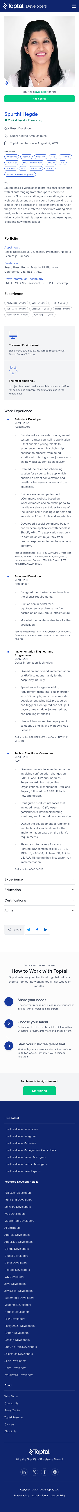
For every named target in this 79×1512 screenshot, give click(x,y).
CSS (53, 156)
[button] (39, 411)
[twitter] (28, 929)
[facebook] (37, 929)
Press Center (12, 1410)
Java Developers (15, 1284)
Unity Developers (15, 1368)
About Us (10, 1431)
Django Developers (16, 1249)
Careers (9, 1424)
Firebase (11, 168)
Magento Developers (17, 1305)
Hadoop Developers (17, 1270)
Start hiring (39, 1091)
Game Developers (15, 1263)
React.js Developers (17, 1340)
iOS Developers (14, 1277)
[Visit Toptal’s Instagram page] (55, 1472)
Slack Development (32, 162)
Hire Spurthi (39, 98)
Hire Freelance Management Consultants (30, 1150)
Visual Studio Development (20, 174)
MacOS (51, 162)
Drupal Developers (16, 1256)
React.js (26, 156)
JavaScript (12, 156)
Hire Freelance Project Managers (25, 1157)
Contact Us (11, 1403)
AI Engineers (12, 1228)
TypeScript (12, 162)
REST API (40, 156)
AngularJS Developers (18, 1242)
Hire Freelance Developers (21, 1129)
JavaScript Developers (18, 1291)
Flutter (50, 168)
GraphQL (65, 156)
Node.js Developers (16, 1312)
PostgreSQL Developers (19, 1326)
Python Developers (16, 1333)
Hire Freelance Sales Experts (22, 1171)
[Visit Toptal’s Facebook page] (44, 1472)
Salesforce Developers (18, 1354)
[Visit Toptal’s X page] (34, 1472)
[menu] (74, 6)
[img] (23, 120)
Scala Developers (15, 1361)
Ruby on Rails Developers (20, 1347)
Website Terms (40, 1495)
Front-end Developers (18, 1200)
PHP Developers (14, 1319)
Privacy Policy (21, 1495)
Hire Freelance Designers (20, 1136)
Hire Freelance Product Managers (25, 1164)
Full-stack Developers (17, 1193)
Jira (62, 162)
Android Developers (17, 1235)
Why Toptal (11, 1396)
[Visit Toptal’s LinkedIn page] (24, 1472)
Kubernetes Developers (19, 1298)
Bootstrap (36, 168)
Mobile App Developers (19, 1221)
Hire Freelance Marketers (20, 1143)
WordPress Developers (18, 1375)
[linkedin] (45, 929)
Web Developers (14, 1214)
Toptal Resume (13, 1417)
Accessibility (58, 1495)
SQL (23, 168)
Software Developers (17, 1207)
